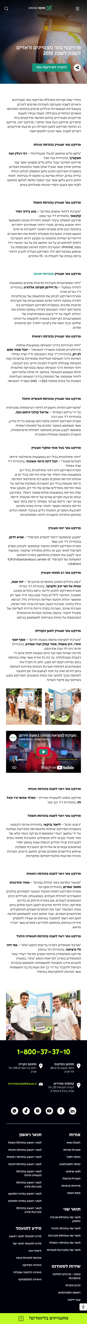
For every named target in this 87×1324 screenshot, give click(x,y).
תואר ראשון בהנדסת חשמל (24, 1142)
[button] (83, 1307)
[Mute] (53, 768)
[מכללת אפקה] (40, 8)
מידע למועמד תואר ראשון (25, 1236)
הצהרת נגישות (72, 1178)
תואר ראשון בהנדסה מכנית (24, 1150)
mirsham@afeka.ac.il (22, 1083)
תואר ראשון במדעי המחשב (24, 1193)
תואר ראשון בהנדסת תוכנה (24, 1164)
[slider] (28, 769)
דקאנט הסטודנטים (69, 1292)
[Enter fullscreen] (76, 768)
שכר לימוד (74, 1300)
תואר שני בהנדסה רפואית (65, 1242)
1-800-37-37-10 (43, 1052)
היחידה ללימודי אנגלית (27, 1272)
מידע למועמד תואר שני (27, 1243)
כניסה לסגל (74, 1157)
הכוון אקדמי (73, 1285)
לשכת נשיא (74, 1142)
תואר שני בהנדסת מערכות (64, 1235)
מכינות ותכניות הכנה (28, 1258)
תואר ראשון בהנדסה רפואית (24, 1157)
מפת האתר (74, 1193)
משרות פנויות (72, 1150)
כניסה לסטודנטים (70, 1164)
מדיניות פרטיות (71, 1186)
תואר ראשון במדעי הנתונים (24, 1201)
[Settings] (70, 768)
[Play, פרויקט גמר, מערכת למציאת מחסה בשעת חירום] (10, 768)
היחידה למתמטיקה (29, 1279)
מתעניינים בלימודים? (48, 1318)
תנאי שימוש (73, 1171)
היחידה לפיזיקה (31, 1265)
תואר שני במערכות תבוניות (64, 1250)
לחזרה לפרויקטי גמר (51, 67)
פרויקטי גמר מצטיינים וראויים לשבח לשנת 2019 (48, 51)
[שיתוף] (77, 67)
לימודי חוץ (34, 1251)
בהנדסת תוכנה (44, 273)
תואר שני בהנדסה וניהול (66, 1228)
